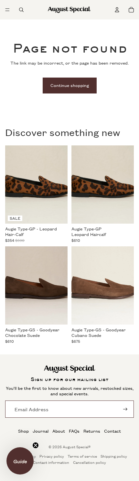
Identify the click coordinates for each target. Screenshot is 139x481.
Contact (112, 431)
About (58, 431)
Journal (40, 431)
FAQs (74, 431)
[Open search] (21, 10)
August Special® (77, 447)
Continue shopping (69, 85)
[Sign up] (125, 409)
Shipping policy (114, 456)
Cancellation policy (89, 462)
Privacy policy (51, 456)
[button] (20, 461)
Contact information (51, 462)
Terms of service (82, 456)
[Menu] (7, 9)
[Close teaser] (35, 445)
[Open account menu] (117, 10)
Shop (23, 431)
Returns (91, 431)
